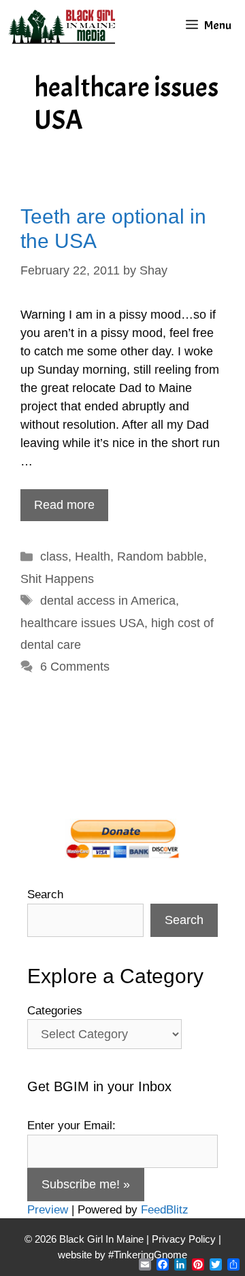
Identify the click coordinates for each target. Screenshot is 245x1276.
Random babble (160, 556)
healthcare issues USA (82, 623)
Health (92, 556)
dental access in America (108, 600)
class (54, 556)
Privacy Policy (184, 1239)
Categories (54, 1010)
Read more (64, 505)
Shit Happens (57, 579)
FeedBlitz (165, 1209)
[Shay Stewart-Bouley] (64, 25)
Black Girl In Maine (102, 1239)
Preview (47, 1209)
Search (45, 894)
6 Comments (75, 666)
